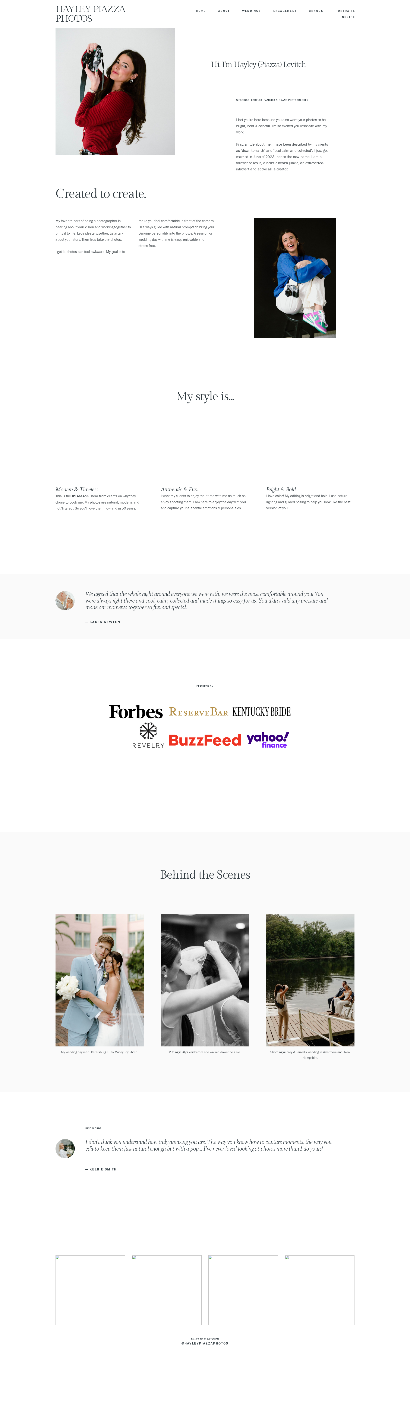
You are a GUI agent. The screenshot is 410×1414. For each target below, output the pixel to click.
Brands (316, 11)
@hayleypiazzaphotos (205, 1343)
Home (201, 11)
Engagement (285, 11)
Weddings (251, 11)
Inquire (348, 17)
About (224, 11)
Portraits (345, 11)
